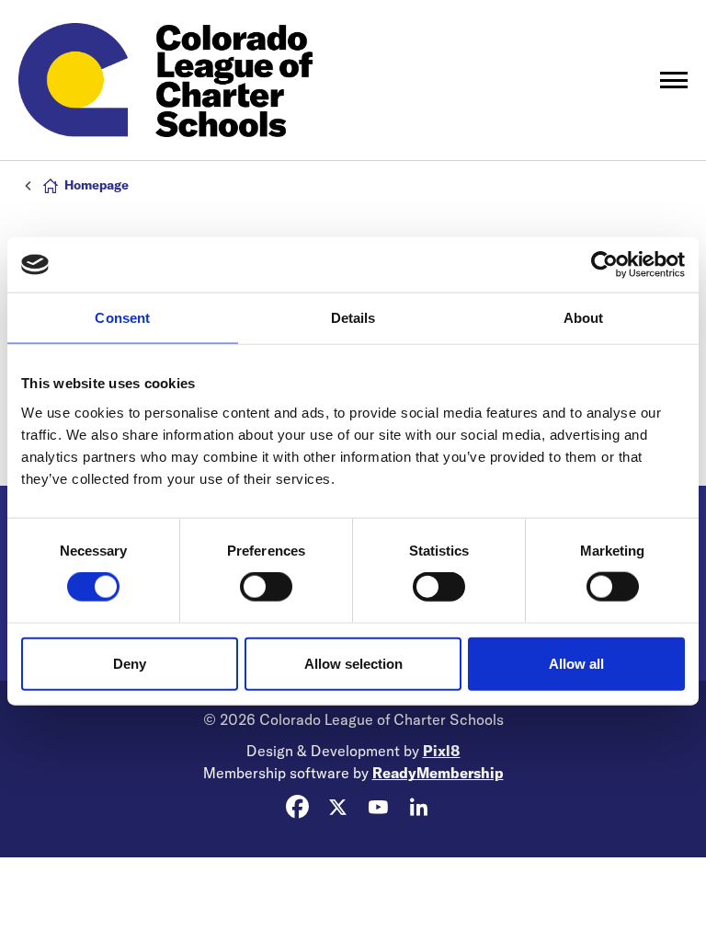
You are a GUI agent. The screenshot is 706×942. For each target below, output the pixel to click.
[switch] (266, 587)
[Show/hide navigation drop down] (674, 80)
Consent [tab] (122, 318)
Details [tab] (353, 318)
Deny (129, 663)
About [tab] (584, 318)
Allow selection (353, 663)
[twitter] (337, 807)
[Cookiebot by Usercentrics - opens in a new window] (604, 265)
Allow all (576, 663)
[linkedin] (418, 807)
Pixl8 (442, 750)
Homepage (96, 185)
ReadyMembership (438, 773)
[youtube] (378, 807)
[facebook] (297, 807)
